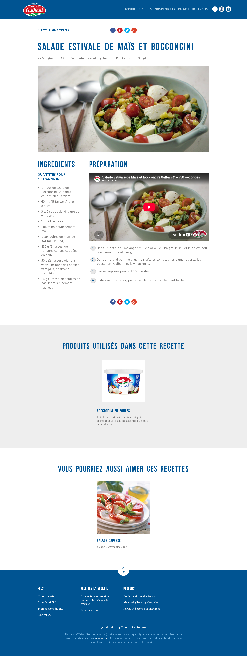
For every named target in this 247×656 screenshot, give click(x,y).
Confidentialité (47, 603)
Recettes (145, 9)
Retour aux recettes (55, 30)
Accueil (130, 9)
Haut (123, 572)
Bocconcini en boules (113, 411)
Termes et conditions (50, 609)
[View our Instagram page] (228, 9)
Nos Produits (165, 9)
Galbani (34, 10)
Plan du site (45, 615)
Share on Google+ (134, 30)
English (204, 9)
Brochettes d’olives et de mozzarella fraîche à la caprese (95, 600)
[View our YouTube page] (221, 9)
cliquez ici (102, 638)
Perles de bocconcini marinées (142, 609)
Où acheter (186, 9)
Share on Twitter (127, 30)
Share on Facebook (113, 30)
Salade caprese (109, 540)
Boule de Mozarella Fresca (139, 596)
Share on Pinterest (120, 30)
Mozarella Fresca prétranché (141, 603)
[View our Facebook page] (215, 9)
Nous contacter (47, 596)
